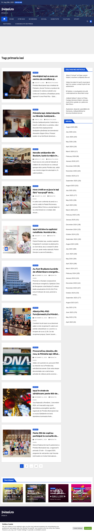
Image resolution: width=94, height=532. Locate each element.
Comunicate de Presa (24, 24)
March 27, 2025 (39, 159)
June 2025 (69, 195)
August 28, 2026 (11, 496)
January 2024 (70, 278)
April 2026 (69, 146)
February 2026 (71, 156)
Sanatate (55, 19)
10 (36, 466)
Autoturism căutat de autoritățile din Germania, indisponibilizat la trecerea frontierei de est (78, 111)
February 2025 (71, 215)
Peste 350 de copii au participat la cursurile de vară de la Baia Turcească (45, 436)
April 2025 (69, 205)
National (7, 24)
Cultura (66, 19)
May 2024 (69, 259)
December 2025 (71, 166)
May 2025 (69, 200)
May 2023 (69, 317)
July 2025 (69, 190)
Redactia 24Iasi (53, 82)
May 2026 (69, 141)
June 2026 (69, 137)
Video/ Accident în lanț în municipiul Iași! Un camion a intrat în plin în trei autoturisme (78, 84)
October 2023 (70, 293)
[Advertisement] (47, 40)
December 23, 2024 (40, 275)
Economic (33, 19)
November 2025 (71, 171)
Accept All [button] (88, 528)
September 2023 (71, 298)
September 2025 (71, 181)
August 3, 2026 (39, 82)
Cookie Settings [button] (78, 528)
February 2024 (71, 273)
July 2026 (69, 132)
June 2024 (69, 254)
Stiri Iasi (21, 19)
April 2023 (69, 322)
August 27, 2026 (34, 496)
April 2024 (69, 263)
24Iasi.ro (7, 9)
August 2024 (70, 244)
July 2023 (69, 307)
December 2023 (71, 283)
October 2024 (70, 234)
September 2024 (71, 239)
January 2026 (70, 161)
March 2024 (70, 268)
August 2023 (70, 302)
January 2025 (70, 220)
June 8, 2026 (38, 119)
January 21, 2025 (40, 196)
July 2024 (69, 249)
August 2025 (70, 185)
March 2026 (70, 151)
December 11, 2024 (40, 357)
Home (11, 19)
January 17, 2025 (40, 235)
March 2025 (70, 210)
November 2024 (71, 229)
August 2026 (70, 127)
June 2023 (69, 312)
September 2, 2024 (40, 439)
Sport (76, 19)
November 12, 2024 (40, 397)
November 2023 (71, 288)
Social (44, 19)
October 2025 (70, 176)
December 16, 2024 (40, 317)
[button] (87, 21)
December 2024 (71, 224)
